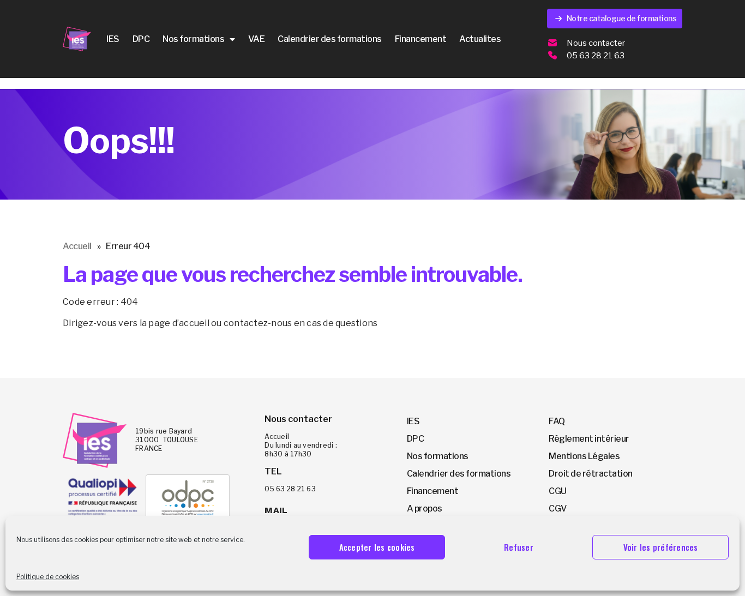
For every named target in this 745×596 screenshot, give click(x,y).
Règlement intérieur (589, 439)
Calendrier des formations (330, 39)
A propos (424, 508)
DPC (141, 39)
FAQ (557, 421)
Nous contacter (596, 43)
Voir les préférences (660, 547)
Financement (421, 39)
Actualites (480, 39)
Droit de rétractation (591, 473)
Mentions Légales (584, 456)
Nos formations (193, 39)
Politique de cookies (47, 577)
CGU (558, 491)
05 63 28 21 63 (595, 56)
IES (112, 39)
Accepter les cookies (377, 547)
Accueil (77, 246)
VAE (256, 39)
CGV (558, 508)
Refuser (518, 547)
